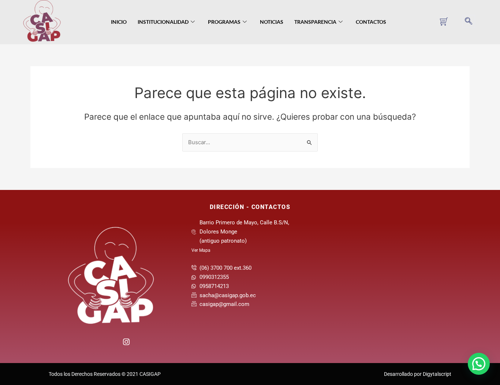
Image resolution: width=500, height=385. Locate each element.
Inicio (119, 22)
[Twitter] (110, 344)
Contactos (371, 22)
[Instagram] (126, 341)
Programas (224, 22)
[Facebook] (95, 344)
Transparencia (315, 22)
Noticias (271, 22)
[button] (468, 21)
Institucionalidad (163, 22)
